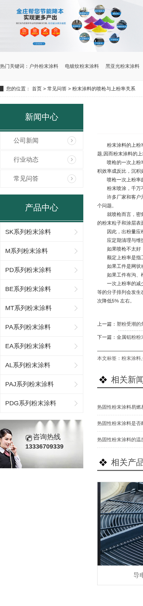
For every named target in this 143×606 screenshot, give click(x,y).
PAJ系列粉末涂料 (29, 384)
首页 (37, 88)
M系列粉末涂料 (26, 250)
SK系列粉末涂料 (28, 231)
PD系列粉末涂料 (28, 269)
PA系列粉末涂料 (28, 327)
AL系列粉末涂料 (27, 365)
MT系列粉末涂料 (28, 308)
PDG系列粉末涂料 (30, 403)
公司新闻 (26, 140)
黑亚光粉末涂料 (123, 66)
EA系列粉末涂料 (28, 346)
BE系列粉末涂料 (28, 289)
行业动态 (26, 159)
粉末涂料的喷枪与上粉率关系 (103, 88)
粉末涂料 (131, 358)
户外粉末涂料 (43, 66)
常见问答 (57, 88)
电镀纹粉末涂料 (82, 66)
